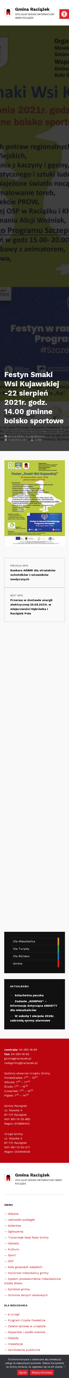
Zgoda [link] (22, 1372)
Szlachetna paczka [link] (29, 995)
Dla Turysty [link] (21, 948)
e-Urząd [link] (14, 1314)
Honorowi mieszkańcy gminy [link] (28, 1273)
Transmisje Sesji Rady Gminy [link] (28, 1237)
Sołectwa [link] (14, 1225)
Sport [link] (12, 1255)
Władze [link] (13, 1214)
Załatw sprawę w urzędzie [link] (27, 1326)
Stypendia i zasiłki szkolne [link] (26, 1332)
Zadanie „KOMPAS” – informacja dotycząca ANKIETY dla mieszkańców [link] (33, 1005)
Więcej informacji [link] (42, 1372)
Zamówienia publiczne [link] (24, 1350)
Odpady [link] (13, 1338)
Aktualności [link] (16, 436)
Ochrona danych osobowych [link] (28, 1295)
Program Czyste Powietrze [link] (26, 1320)
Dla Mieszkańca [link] (35, 436)
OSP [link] (11, 1261)
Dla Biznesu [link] (21, 956)
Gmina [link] (17, 963)
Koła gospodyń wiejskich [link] (25, 1267)
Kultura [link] (13, 1249)
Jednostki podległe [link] (21, 1219)
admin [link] (38, 439)
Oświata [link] (13, 1243)
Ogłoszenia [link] (15, 1231)
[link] (64, 14)
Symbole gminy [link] (19, 1289)
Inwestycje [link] (15, 1344)
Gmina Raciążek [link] (32, 9)
